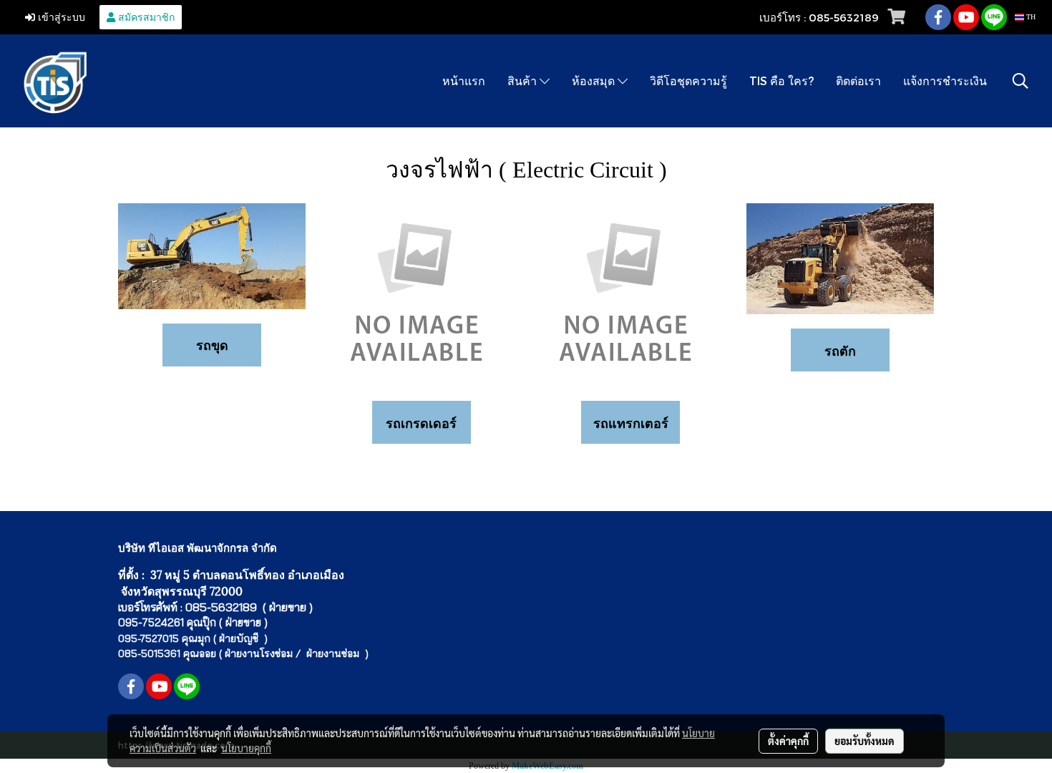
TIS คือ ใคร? (781, 80)
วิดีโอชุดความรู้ (688, 80)
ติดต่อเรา (858, 80)
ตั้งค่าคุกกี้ (788, 740)
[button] (1020, 80)
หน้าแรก (463, 80)
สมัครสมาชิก (145, 17)
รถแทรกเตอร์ (630, 422)
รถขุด (212, 344)
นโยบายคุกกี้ (246, 748)
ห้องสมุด (595, 80)
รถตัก (840, 350)
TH (1030, 17)
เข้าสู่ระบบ (60, 17)
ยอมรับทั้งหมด (864, 740)
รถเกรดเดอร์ (421, 422)
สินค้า (523, 80)
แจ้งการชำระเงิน (945, 80)
